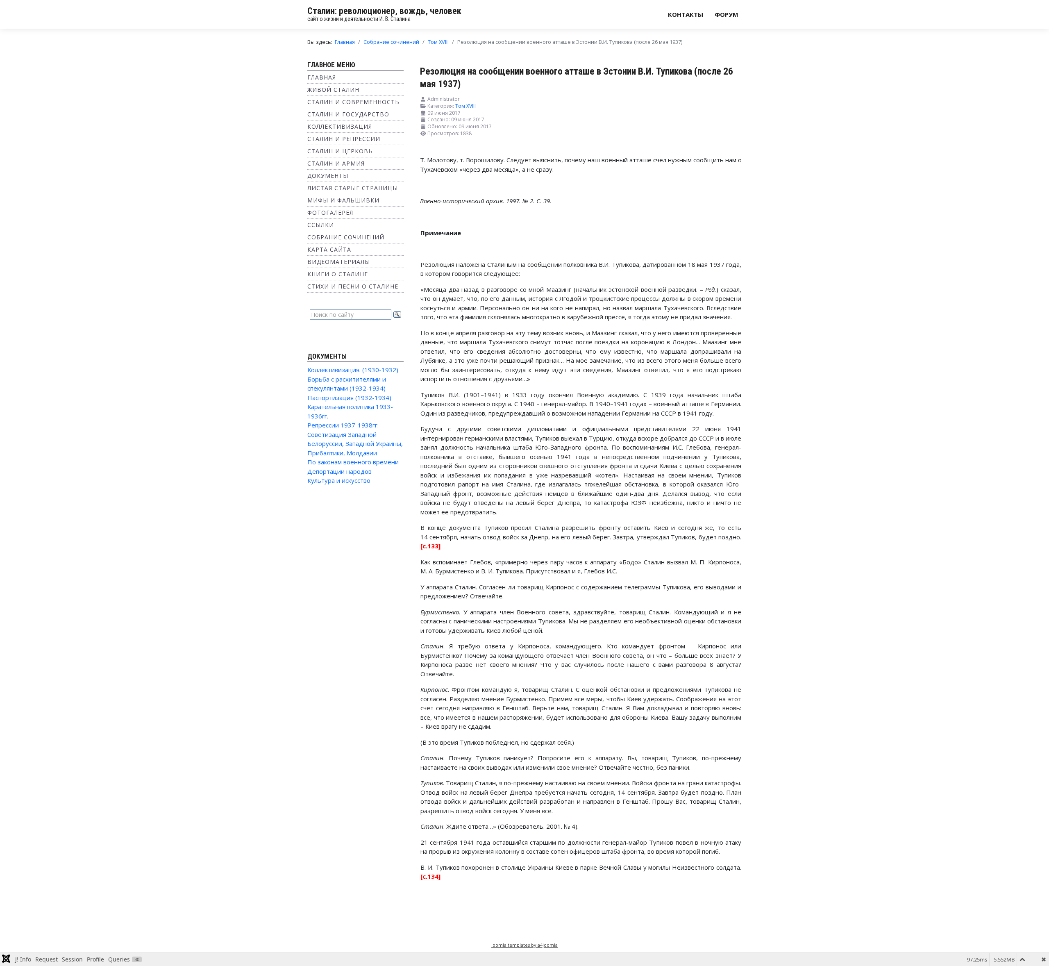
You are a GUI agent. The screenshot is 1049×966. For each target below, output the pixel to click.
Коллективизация (339, 126)
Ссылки (320, 225)
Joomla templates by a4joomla (524, 945)
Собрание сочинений (345, 237)
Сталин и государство (348, 114)
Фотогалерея (330, 212)
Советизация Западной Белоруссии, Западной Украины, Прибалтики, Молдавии (355, 443)
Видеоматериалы (338, 262)
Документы (327, 176)
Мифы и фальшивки (343, 200)
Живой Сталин (333, 89)
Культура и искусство (338, 480)
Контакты (685, 14)
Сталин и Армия (336, 163)
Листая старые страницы (352, 188)
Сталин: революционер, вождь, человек (384, 11)
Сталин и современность (353, 102)
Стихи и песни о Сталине (352, 286)
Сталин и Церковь (340, 151)
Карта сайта (329, 249)
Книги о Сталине (337, 274)
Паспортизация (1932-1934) (349, 397)
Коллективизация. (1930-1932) (352, 370)
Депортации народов (339, 471)
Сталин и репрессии (343, 139)
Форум (726, 14)
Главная (321, 77)
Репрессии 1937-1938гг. (343, 425)
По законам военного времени (353, 462)
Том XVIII (465, 105)
